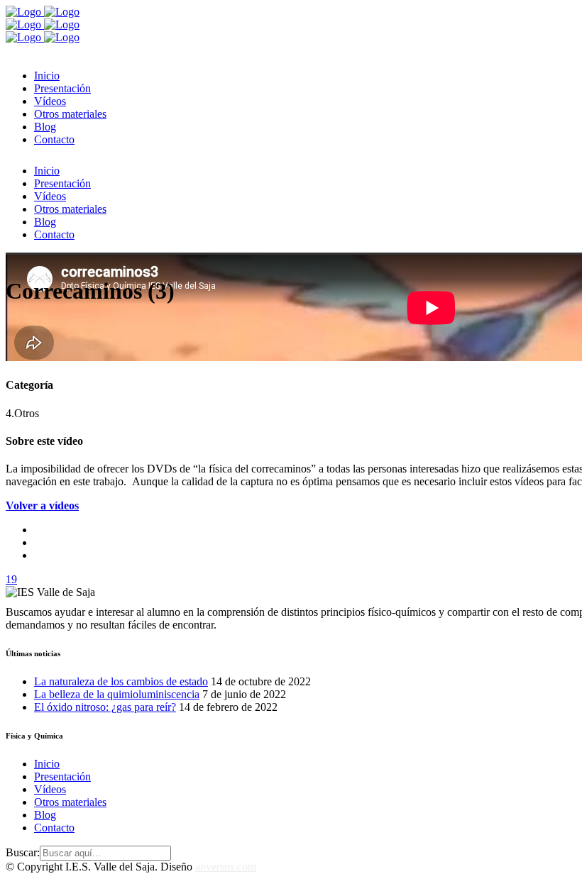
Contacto (54, 828)
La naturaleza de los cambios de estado (121, 681)
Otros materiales (70, 802)
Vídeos (50, 789)
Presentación (62, 776)
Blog (45, 815)
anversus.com (225, 867)
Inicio (47, 764)
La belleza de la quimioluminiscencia (116, 694)
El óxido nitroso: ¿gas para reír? (105, 707)
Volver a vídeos (42, 505)
